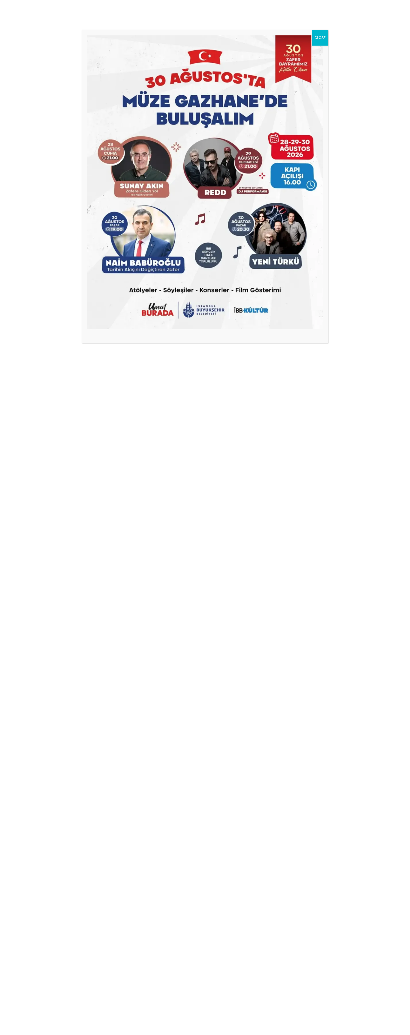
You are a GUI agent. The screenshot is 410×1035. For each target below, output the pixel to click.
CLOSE (320, 38)
